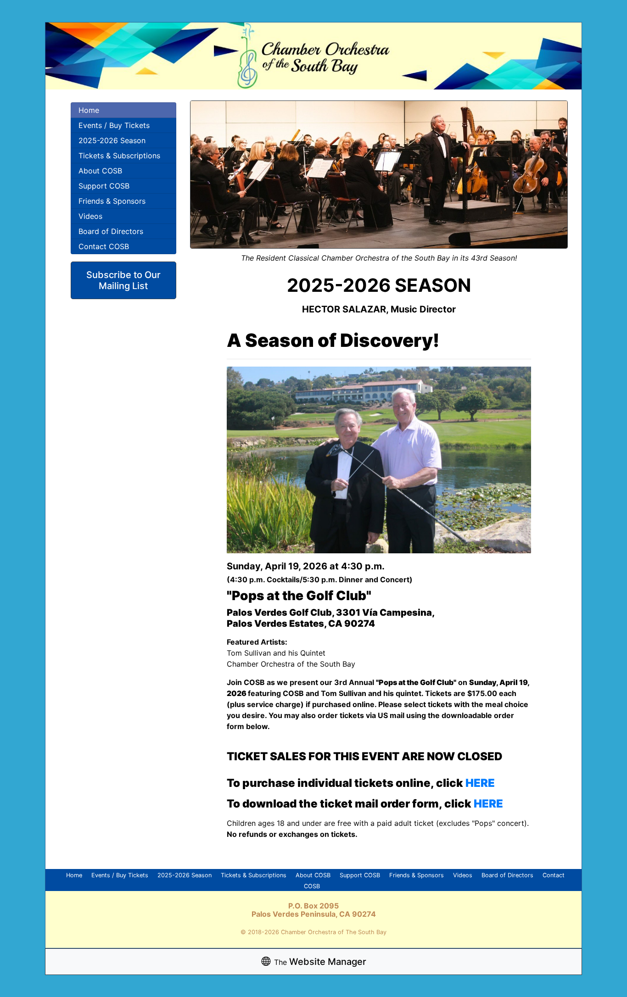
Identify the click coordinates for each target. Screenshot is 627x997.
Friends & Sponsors (112, 201)
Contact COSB (103, 246)
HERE (480, 783)
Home (88, 110)
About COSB (100, 170)
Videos (90, 216)
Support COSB (103, 185)
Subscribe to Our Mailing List (123, 280)
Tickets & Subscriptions (119, 155)
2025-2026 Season (112, 140)
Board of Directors (110, 231)
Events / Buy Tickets (114, 125)
